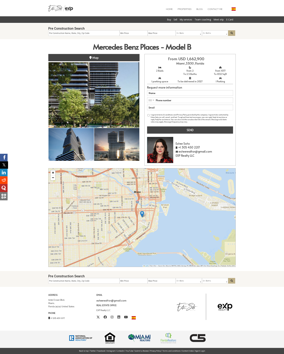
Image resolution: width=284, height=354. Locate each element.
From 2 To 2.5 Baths (190, 72)
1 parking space (159, 81)
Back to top (83, 351)
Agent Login (200, 351)
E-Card (229, 19)
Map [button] (95, 57)
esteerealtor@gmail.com (111, 300)
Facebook (101, 351)
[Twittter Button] (98, 317)
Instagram (111, 351)
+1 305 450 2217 (58, 318)
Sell (175, 19)
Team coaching (203, 19)
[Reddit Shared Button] (4, 180)
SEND (190, 130)
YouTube (129, 351)
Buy (169, 19)
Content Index (188, 351)
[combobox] (151, 100)
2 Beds (160, 70)
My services (186, 19)
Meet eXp (218, 19)
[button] (142, 214)
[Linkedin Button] (118, 317)
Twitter (93, 351)
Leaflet (147, 266)
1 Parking (220, 81)
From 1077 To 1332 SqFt (220, 72)
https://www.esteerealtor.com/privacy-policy (205, 122)
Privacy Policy (155, 351)
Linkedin (120, 351)
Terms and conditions (171, 351)
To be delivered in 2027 (190, 81)
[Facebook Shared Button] (4, 157)
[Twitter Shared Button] (4, 165)
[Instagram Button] (112, 317)
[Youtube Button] (126, 317)
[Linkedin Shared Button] (4, 172)
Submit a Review (142, 351)
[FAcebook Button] (105, 317)
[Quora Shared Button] (4, 188)
